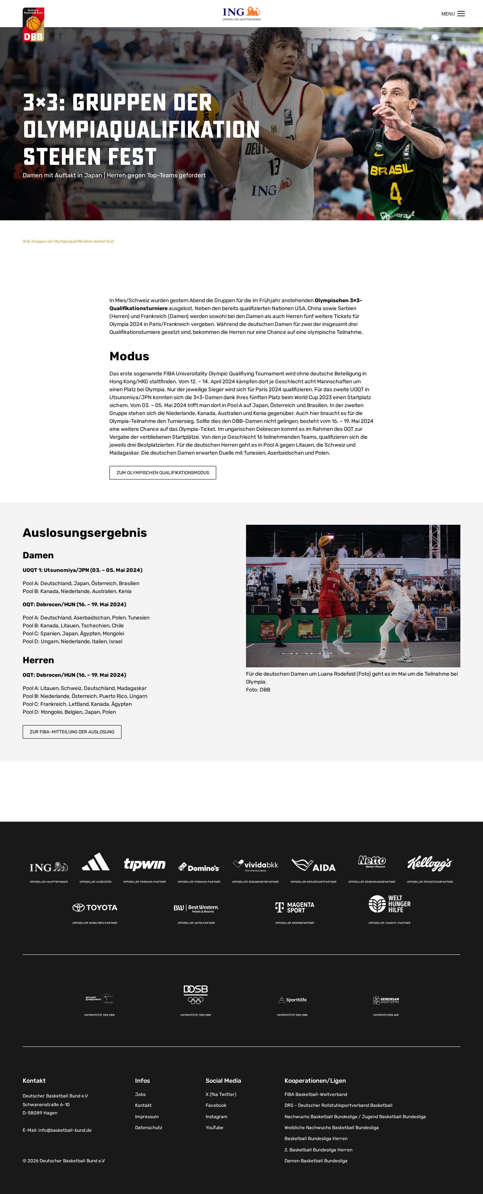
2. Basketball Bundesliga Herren (318, 1150)
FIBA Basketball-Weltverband (316, 1094)
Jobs (140, 1094)
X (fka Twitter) (221, 1094)
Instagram (217, 1116)
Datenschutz (148, 1127)
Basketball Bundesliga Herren (316, 1138)
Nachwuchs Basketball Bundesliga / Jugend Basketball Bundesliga (355, 1116)
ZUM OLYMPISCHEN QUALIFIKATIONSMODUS (163, 472)
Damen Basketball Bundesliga (316, 1160)
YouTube (214, 1127)
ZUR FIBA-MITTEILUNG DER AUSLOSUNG (72, 732)
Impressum (147, 1116)
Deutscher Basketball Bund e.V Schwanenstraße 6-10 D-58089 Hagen (55, 1104)
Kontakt (143, 1105)
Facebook (216, 1105)
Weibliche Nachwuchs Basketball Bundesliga (332, 1127)
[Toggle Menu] (453, 13)
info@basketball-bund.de (65, 1130)
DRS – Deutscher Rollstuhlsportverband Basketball (338, 1105)
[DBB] (33, 25)
